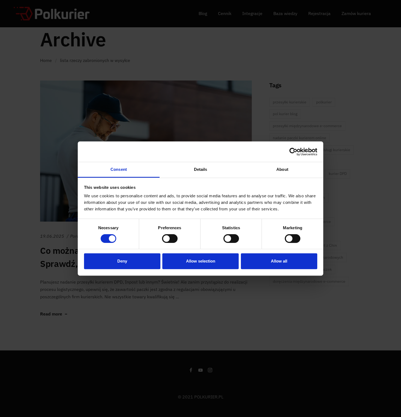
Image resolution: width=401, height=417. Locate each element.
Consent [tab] (118, 169)
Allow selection (200, 261)
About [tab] (282, 169)
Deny (122, 261)
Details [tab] (200, 169)
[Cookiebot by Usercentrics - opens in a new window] (293, 152)
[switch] (170, 238)
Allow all (279, 261)
